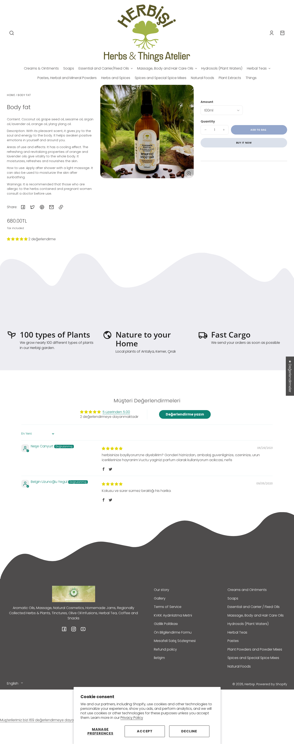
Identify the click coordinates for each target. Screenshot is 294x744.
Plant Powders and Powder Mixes (254, 649)
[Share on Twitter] (32, 207)
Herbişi (249, 684)
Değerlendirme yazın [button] (185, 414)
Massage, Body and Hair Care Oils (255, 615)
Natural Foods (239, 666)
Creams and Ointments (247, 589)
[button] (11, 33)
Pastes (233, 640)
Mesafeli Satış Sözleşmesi (175, 640)
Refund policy (165, 649)
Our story (161, 589)
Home (11, 95)
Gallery (160, 598)
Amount (207, 102)
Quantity (208, 121)
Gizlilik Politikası (166, 623)
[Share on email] (51, 207)
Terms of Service (167, 606)
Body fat (24, 95)
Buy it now (244, 142)
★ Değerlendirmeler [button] (290, 376)
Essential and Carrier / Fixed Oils (253, 606)
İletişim (159, 657)
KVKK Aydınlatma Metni (173, 615)
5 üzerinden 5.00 (116, 411)
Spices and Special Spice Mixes (253, 657)
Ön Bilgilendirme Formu (173, 632)
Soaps (232, 598)
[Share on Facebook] (23, 207)
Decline (189, 731)
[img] (112, 448)
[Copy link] (61, 207)
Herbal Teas (237, 632)
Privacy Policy (132, 717)
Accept (145, 731)
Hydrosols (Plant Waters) (248, 623)
